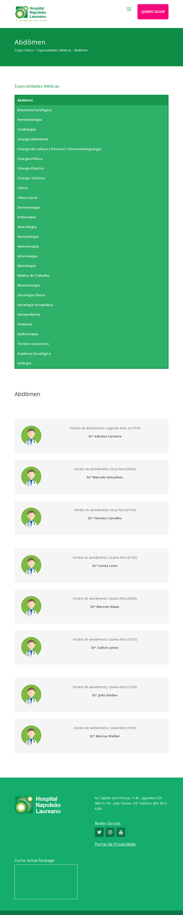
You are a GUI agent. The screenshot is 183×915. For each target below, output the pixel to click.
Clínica (22, 188)
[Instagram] (110, 832)
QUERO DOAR (153, 12)
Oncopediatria (28, 314)
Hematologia (27, 236)
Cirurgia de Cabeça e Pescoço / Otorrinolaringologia (59, 149)
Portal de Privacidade (115, 844)
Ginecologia (26, 227)
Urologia (24, 363)
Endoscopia (26, 217)
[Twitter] (99, 832)
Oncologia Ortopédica (35, 305)
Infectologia (27, 256)
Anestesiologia (29, 119)
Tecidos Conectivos (33, 344)
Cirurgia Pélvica (29, 159)
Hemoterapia (28, 246)
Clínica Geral (27, 197)
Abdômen (25, 100)
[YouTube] (120, 832)
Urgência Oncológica (34, 353)
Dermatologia (28, 207)
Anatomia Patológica (34, 110)
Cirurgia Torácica (31, 178)
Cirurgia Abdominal (32, 139)
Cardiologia (26, 129)
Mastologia (26, 266)
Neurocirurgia (28, 285)
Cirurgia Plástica (30, 168)
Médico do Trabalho (33, 275)
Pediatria (24, 324)
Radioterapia (27, 334)
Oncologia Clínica (31, 295)
